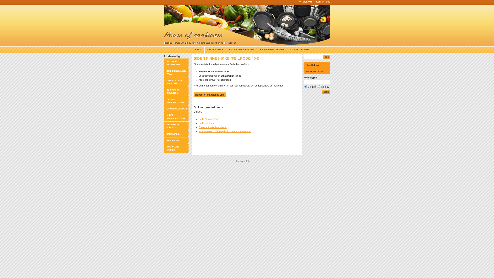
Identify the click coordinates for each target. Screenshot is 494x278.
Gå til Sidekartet (207, 123)
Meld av (325, 87)
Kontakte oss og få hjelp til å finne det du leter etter (225, 131)
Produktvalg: (172, 56)
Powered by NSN (243, 161)
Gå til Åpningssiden (209, 119)
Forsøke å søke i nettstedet (213, 127)
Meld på (312, 87)
